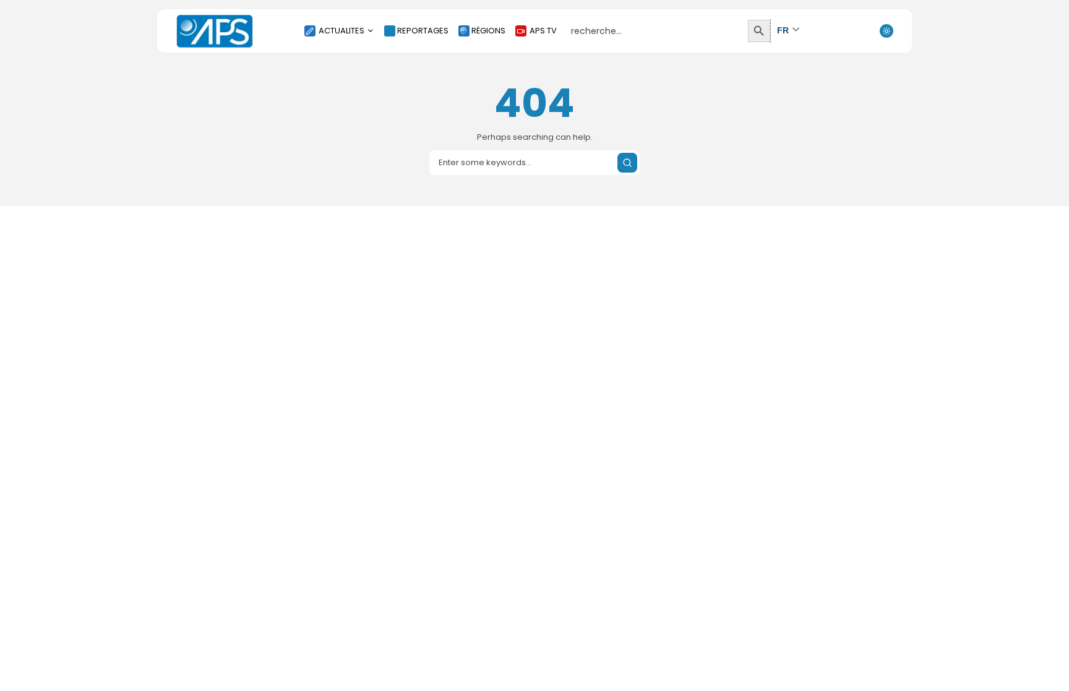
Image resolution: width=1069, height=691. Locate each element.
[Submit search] (627, 163)
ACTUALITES (341, 30)
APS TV (543, 30)
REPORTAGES (423, 30)
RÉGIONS (488, 30)
